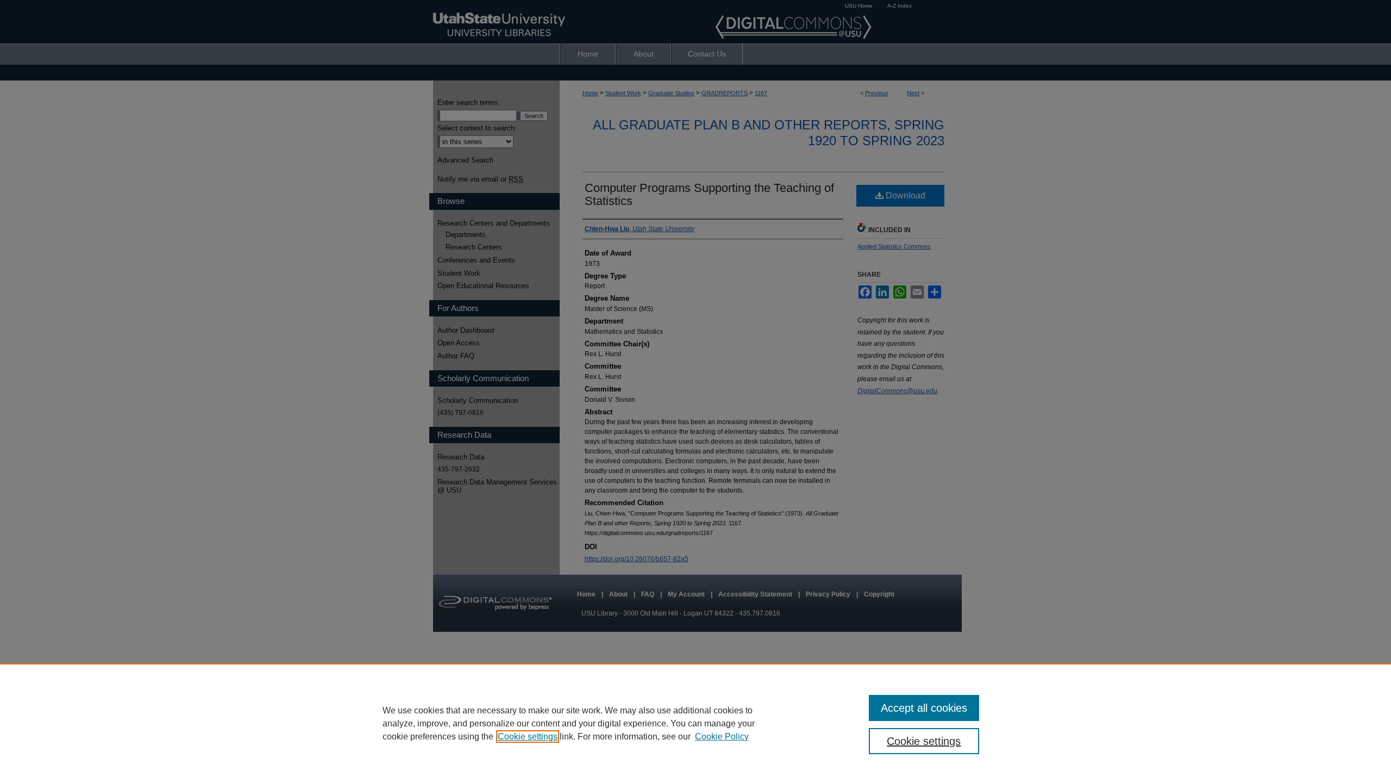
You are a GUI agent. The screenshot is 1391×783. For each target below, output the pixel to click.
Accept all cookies (924, 708)
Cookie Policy (722, 736)
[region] (695, 723)
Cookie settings (527, 736)
